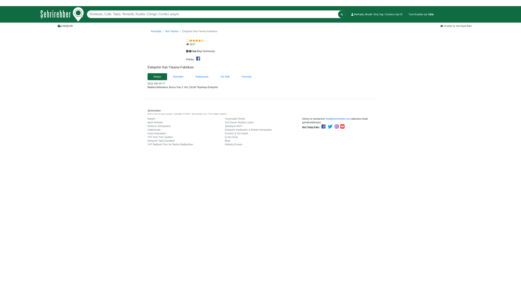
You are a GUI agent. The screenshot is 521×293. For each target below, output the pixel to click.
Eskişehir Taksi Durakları (161, 140)
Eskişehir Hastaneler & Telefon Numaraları (248, 129)
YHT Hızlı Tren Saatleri (160, 137)
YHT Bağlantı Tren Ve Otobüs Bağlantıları (170, 144)
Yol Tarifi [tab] (225, 76)
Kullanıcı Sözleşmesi (159, 126)
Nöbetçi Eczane (233, 144)
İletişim (151, 118)
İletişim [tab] (157, 76)
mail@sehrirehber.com (338, 118)
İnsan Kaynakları (157, 133)
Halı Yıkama (171, 31)
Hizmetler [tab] (178, 76)
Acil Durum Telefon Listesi (239, 122)
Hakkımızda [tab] (201, 76)
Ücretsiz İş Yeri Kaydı (236, 133)
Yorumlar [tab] (247, 76)
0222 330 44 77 (156, 83)
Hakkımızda (154, 129)
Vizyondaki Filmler (235, 118)
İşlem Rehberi (155, 122)
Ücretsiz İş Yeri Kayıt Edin (457, 26)
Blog (227, 140)
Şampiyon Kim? (233, 126)
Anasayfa (156, 31)
